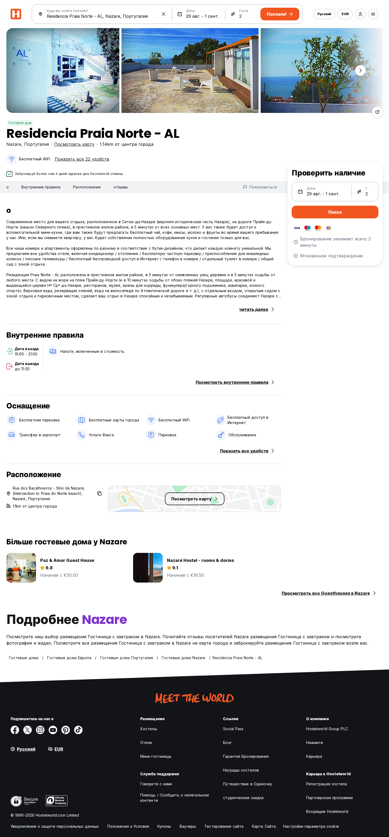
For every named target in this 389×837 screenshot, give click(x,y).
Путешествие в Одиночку (247, 784)
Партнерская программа (329, 797)
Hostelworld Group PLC (327, 728)
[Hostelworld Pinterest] (65, 730)
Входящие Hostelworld (327, 811)
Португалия (36, 144)
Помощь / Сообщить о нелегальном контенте (174, 798)
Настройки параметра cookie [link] (311, 826)
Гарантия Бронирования (246, 756)
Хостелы (148, 728)
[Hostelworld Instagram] (40, 730)
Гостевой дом (19, 123)
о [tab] (7, 187)
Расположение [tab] (87, 187)
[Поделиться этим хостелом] (377, 112)
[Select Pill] (360, 14)
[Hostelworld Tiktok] (78, 730)
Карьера (314, 756)
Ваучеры (188, 826)
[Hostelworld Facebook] (15, 730)
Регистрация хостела (326, 784)
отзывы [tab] (121, 187)
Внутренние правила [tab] (40, 187)
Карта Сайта (264, 826)
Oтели (146, 742)
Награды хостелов (241, 770)
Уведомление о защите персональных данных (55, 826)
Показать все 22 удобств (82, 159)
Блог (227, 742)
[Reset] (163, 14)
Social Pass (233, 728)
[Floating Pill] (360, 70)
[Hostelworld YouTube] (53, 730)
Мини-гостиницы (155, 756)
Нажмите (314, 742)
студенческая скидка (243, 797)
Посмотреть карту (74, 144)
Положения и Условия (128, 826)
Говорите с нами (156, 784)
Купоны (164, 826)
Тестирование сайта (223, 826)
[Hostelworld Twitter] (27, 730)
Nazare (13, 144)
